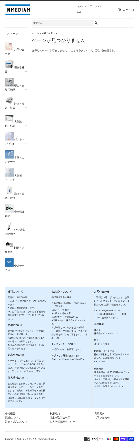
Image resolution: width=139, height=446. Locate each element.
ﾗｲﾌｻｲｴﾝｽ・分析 (16, 141)
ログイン (81, 6)
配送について (12, 417)
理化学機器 (16, 69)
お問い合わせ (14, 51)
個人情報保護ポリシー (62, 421)
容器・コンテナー (16, 159)
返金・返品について (16, 421)
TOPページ (11, 33)
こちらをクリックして (83, 50)
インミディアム (29, 439)
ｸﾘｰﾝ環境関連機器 (16, 231)
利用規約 (55, 413)
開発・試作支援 (16, 249)
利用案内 (99, 413)
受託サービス (14, 267)
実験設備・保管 (16, 123)
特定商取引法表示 (60, 417)
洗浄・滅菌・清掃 (16, 195)
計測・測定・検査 (16, 105)
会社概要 (10, 413)
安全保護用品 (16, 213)
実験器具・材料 (16, 177)
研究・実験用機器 (16, 87)
